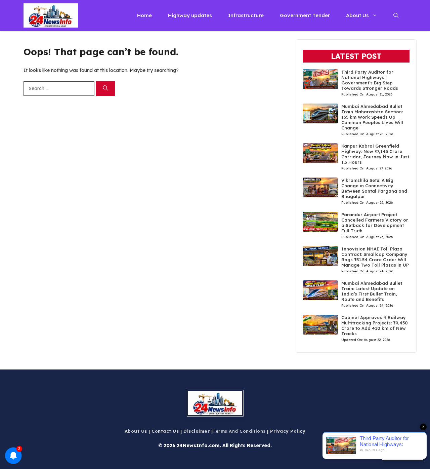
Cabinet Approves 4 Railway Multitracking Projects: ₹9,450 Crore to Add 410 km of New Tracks (374, 325)
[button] (395, 15)
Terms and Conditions (239, 431)
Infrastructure (246, 15)
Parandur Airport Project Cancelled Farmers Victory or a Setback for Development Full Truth (374, 222)
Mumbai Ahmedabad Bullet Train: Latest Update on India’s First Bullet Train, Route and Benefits (371, 291)
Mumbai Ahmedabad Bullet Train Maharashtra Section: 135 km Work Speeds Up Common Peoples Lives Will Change (372, 117)
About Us (357, 15)
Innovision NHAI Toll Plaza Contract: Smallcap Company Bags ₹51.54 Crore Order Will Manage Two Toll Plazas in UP (375, 257)
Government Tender (305, 15)
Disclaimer (196, 431)
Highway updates (190, 15)
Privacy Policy (287, 431)
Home (144, 15)
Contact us (165, 431)
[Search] (105, 88)
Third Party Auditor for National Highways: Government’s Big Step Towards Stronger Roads (369, 80)
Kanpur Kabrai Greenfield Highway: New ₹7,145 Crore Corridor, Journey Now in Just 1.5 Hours (375, 154)
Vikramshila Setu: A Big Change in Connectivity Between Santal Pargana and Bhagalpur (374, 188)
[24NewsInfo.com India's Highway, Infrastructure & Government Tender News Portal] (51, 15)
